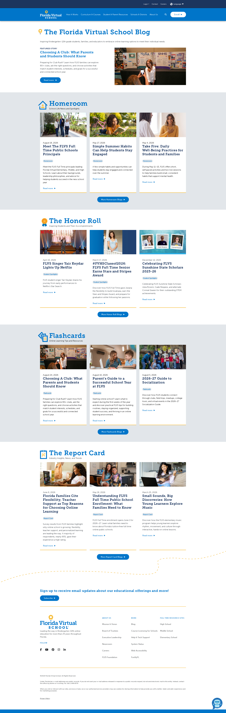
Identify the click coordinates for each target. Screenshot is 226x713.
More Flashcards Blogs (111, 432)
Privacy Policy (45, 698)
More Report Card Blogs (112, 557)
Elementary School (168, 637)
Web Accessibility (139, 650)
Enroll (177, 14)
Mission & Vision (109, 624)
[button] (146, 4)
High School (165, 624)
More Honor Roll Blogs (111, 314)
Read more (49, 80)
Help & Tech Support (140, 637)
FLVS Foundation (109, 657)
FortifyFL (135, 657)
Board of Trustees (110, 631)
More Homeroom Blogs (111, 199)
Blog (133, 624)
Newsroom (107, 644)
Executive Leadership (111, 637)
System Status (137, 644)
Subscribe (48, 598)
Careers (163, 4)
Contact (155, 4)
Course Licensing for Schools (144, 631)
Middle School (166, 631)
